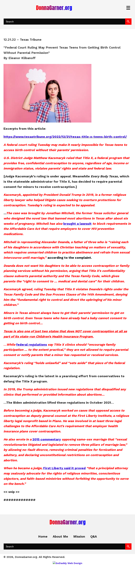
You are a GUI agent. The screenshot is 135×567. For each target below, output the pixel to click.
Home (42, 536)
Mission (79, 536)
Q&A (93, 536)
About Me (60, 536)
